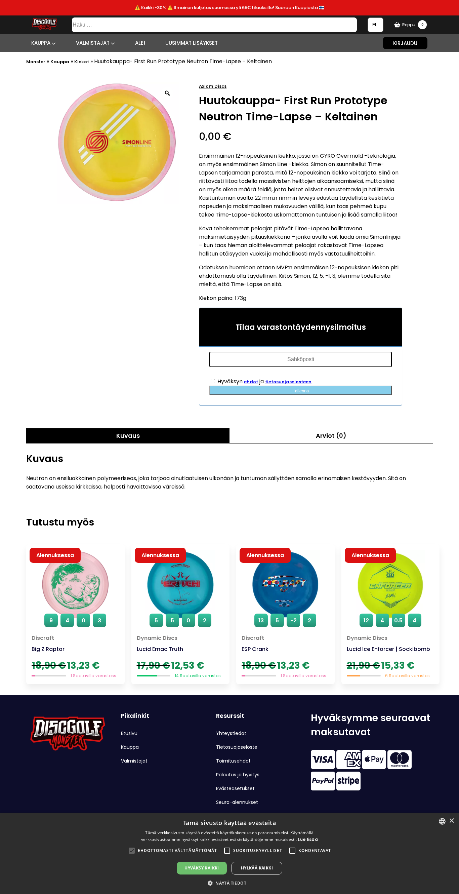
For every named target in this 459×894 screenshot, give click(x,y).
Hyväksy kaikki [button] (201, 868)
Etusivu (129, 733)
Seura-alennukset (237, 802)
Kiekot (81, 62)
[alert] (229, 853)
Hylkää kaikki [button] (257, 868)
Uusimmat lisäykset (191, 42)
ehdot (251, 382)
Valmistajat (93, 42)
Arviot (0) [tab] (331, 435)
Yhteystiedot (231, 733)
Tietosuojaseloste (236, 747)
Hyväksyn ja (263, 381)
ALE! (140, 42)
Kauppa (41, 42)
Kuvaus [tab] (128, 435)
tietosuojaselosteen (288, 382)
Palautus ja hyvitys (237, 774)
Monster (35, 62)
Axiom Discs (212, 86)
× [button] (451, 820)
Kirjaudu (405, 42)
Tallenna (301, 390)
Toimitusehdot (233, 760)
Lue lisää (308, 839)
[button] (131, 850)
